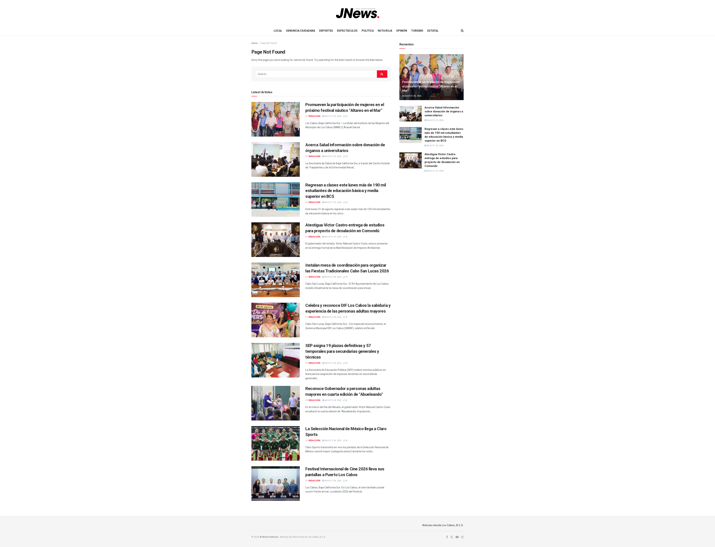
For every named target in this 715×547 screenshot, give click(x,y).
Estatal (432, 30)
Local (278, 30)
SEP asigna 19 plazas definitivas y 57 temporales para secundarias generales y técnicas (342, 351)
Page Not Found (268, 43)
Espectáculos (347, 30)
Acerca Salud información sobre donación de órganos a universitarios (444, 111)
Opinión (401, 30)
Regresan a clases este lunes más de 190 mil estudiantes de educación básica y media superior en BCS (345, 191)
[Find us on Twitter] (451, 537)
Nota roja (385, 30)
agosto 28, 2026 (332, 277)
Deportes (326, 30)
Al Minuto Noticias (269, 537)
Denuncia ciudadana (300, 30)
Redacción (314, 116)
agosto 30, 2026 (332, 116)
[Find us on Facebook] (447, 537)
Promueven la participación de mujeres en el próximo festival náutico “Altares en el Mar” (431, 86)
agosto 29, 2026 (332, 237)
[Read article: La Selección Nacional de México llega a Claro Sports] (275, 443)
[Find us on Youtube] (457, 537)
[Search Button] (462, 30)
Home (254, 43)
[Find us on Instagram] (462, 537)
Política (368, 30)
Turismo (417, 30)
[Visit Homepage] (357, 13)
